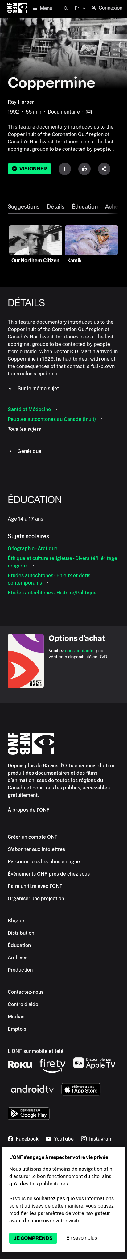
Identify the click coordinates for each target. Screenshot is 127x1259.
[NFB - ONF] (17, 8)
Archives (17, 958)
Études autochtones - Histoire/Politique (52, 593)
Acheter (115, 206)
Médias (16, 1017)
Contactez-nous (25, 992)
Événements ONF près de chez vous (49, 874)
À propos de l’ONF (29, 810)
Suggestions (23, 206)
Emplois (17, 1029)
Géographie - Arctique (32, 548)
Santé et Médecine (29, 409)
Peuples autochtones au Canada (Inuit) (52, 419)
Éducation (85, 206)
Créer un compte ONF (33, 837)
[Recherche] (66, 8)
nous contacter (80, 650)
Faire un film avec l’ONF (35, 886)
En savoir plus (81, 1238)
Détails (55, 206)
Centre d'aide (23, 1004)
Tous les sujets (24, 429)
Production (20, 970)
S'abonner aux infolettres (36, 849)
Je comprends (33, 1238)
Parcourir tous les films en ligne (44, 862)
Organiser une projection (36, 898)
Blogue (16, 921)
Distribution (21, 933)
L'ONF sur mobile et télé (35, 1051)
